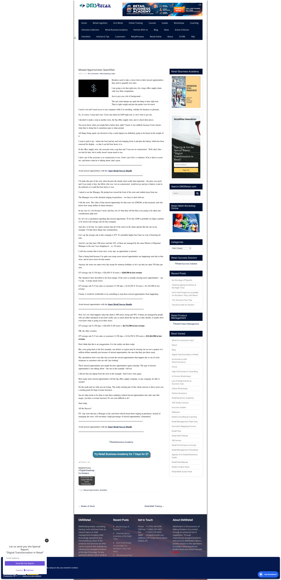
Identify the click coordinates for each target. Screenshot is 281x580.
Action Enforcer (182, 29)
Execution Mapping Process (184, 426)
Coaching (194, 23)
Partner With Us (140, 29)
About (170, 36)
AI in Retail (118, 23)
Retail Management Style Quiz (185, 421)
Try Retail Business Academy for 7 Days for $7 (121, 454)
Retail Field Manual (180, 462)
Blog (156, 29)
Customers (120, 36)
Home (84, 23)
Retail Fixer (176, 431)
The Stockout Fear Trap (182, 300)
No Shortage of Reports (182, 280)
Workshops (179, 23)
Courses (152, 23)
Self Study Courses (180, 403)
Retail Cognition (100, 23)
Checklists (85, 36)
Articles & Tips (102, 36)
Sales (113, 74)
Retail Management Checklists (185, 450)
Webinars (176, 412)
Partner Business (179, 393)
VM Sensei (176, 440)
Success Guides (179, 407)
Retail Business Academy (116, 29)
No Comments (93, 74)
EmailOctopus (29, 570)
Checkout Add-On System (183, 305)
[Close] (47, 540)
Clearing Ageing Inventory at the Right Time (122, 536)
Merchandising (105, 74)
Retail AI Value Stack (180, 467)
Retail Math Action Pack (182, 471)
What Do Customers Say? (183, 340)
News (166, 29)
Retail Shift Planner (180, 436)
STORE (182, 36)
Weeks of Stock (86, 506)
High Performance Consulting (185, 371)
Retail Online (155, 36)
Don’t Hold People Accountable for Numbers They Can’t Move (122, 547)
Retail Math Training (154, 506)
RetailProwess (137, 36)
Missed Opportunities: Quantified (95, 490)
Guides (165, 23)
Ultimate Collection (90, 29)
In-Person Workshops (181, 376)
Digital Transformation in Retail (185, 354)
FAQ (193, 36)
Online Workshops (180, 388)
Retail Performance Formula (184, 445)
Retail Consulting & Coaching (184, 417)
